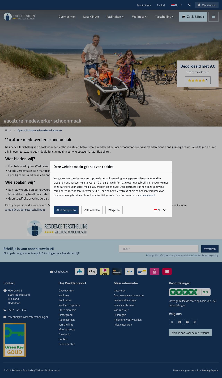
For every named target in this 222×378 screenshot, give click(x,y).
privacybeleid (147, 195)
